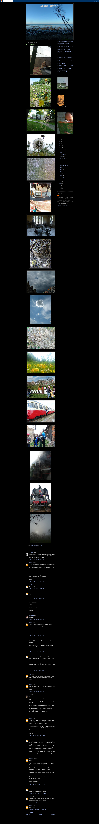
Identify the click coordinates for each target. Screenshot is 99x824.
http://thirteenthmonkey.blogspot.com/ (65, 59)
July (61, 167)
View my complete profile (63, 205)
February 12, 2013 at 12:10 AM (37, 809)
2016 (60, 139)
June (61, 169)
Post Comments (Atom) (36, 817)
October (62, 152)
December (62, 149)
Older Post (53, 814)
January (62, 179)
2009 (60, 185)
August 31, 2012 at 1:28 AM (36, 691)
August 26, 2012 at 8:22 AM (36, 559)
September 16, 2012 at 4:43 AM (38, 784)
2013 (60, 145)
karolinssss (31, 615)
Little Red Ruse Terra (64, 160)
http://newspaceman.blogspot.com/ (64, 52)
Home (40, 814)
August (61, 156)
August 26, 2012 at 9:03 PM (36, 588)
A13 (30, 694)
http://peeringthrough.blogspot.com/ (64, 71)
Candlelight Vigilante (64, 165)
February (62, 177)
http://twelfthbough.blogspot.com (64, 68)
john (30, 739)
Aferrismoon (49, 6)
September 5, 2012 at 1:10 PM (37, 735)
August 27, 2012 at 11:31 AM (37, 612)
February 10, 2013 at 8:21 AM (37, 793)
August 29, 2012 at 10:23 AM (37, 670)
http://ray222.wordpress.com (63, 43)
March (61, 175)
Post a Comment (29, 812)
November (62, 150)
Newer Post (28, 814)
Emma (30, 788)
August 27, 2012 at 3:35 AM (36, 598)
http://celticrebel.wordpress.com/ (64, 51)
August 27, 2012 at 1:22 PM (36, 619)
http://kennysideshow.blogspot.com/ (65, 57)
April (61, 173)
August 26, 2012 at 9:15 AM (36, 581)
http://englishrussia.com (62, 70)
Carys (30, 674)
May (61, 171)
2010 (60, 183)
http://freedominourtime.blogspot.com (65, 41)
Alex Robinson (32, 584)
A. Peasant (31, 552)
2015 (60, 141)
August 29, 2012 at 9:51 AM (36, 651)
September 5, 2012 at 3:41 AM (37, 715)
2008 (60, 187)
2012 (60, 147)
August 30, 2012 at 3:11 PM (36, 681)
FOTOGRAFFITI (63, 158)
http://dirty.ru (60, 44)
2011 (60, 181)
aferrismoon (31, 562)
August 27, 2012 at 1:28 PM (36, 635)
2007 (60, 188)
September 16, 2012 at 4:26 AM (38, 755)
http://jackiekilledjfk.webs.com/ (63, 63)
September (62, 154)
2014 (60, 143)
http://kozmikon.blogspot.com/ (63, 49)
